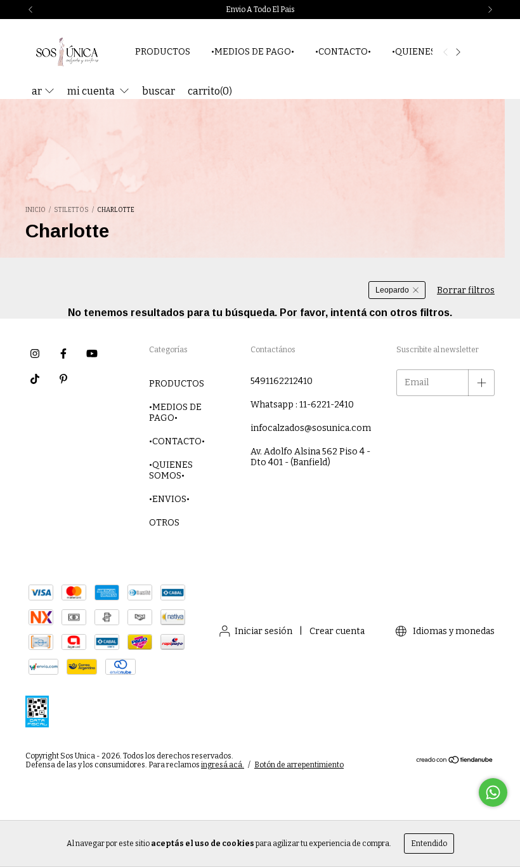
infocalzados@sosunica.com (310, 428)
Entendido (429, 843)
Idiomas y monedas (453, 631)
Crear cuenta (337, 631)
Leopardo (392, 290)
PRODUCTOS (162, 51)
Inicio (35, 210)
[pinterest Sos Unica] (63, 378)
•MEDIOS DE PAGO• (252, 51)
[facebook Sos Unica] (63, 353)
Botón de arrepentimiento (299, 764)
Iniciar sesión (263, 631)
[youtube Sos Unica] (91, 353)
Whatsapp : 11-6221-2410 (302, 404)
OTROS (164, 522)
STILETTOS (71, 210)
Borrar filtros (466, 290)
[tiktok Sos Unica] (34, 378)
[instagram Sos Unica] (34, 353)
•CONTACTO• (343, 51)
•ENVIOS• (169, 499)
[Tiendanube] (455, 761)
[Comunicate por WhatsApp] (493, 792)
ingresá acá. (222, 764)
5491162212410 (281, 381)
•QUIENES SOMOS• (171, 470)
